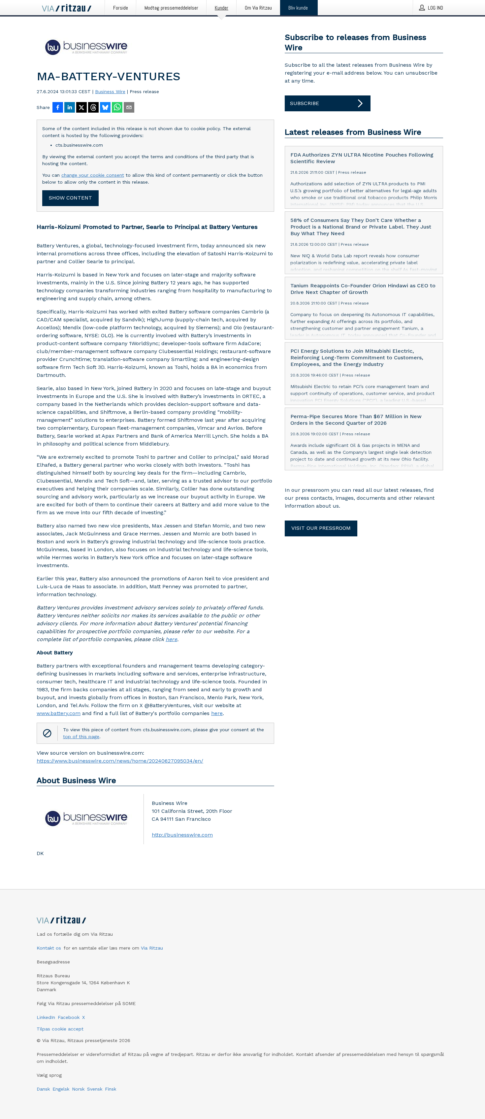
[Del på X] (81, 108)
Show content (70, 198)
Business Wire (110, 91)
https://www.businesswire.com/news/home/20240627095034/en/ (120, 761)
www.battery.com (59, 713)
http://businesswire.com (182, 835)
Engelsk (60, 1089)
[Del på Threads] (93, 108)
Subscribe (304, 103)
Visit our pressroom (321, 528)
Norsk (78, 1089)
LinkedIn (46, 1017)
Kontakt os (49, 948)
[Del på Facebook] (57, 108)
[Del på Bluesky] (105, 108)
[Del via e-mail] (129, 108)
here (217, 713)
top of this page (81, 736)
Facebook (69, 1017)
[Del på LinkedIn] (69, 108)
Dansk (43, 1089)
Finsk (110, 1089)
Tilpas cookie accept (60, 1028)
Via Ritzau (152, 948)
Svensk (94, 1089)
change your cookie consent (92, 175)
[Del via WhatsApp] (117, 108)
